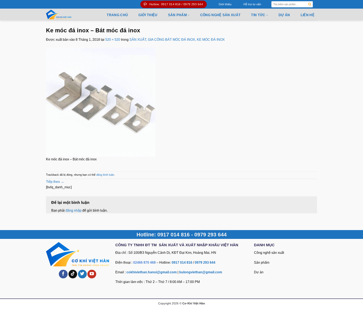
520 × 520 (112, 39)
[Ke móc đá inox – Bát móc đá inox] (100, 101)
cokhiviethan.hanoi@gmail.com (151, 272)
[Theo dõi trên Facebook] (63, 274)
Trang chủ (117, 15)
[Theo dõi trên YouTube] (91, 274)
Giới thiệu (225, 4)
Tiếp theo (55, 181)
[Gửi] (310, 4)
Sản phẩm (261, 262)
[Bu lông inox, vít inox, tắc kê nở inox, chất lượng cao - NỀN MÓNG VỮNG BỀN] (68, 14)
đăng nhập (74, 210)
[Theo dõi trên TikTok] (72, 274)
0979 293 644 (205, 262)
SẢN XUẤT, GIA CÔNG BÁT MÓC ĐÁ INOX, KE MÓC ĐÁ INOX (177, 39)
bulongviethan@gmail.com (200, 272)
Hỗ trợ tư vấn (252, 4)
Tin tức (258, 15)
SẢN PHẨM (177, 15)
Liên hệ (307, 15)
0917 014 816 (182, 262)
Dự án (284, 15)
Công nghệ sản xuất (220, 15)
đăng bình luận (105, 174)
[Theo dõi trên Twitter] (82, 274)
